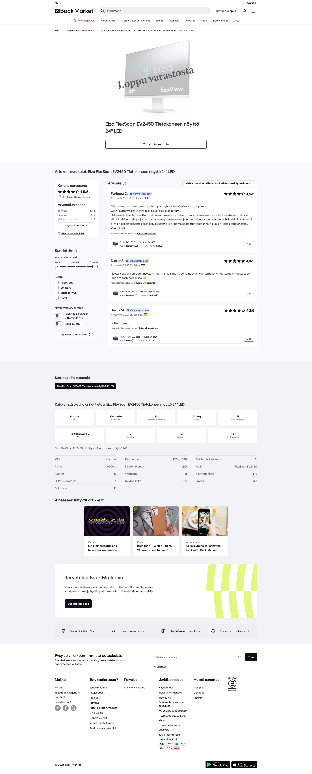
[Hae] (103, 11)
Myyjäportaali (97, 692)
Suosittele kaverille (134, 687)
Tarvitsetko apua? (226, 11)
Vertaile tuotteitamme (102, 723)
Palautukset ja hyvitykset (103, 707)
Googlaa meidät (142, 591)
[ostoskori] (253, 10)
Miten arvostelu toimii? (72, 233)
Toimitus (94, 702)
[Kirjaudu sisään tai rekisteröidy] (244, 10)
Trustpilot (199, 687)
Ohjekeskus (96, 712)
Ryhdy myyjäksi (98, 687)
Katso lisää (118, 228)
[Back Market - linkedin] (58, 708)
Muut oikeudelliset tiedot (173, 710)
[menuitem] (108, 21)
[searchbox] (157, 10)
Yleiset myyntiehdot (170, 692)
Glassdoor (199, 692)
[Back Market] (74, 11)
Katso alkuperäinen (146, 233)
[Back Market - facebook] (66, 708)
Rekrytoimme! (63, 702)
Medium (198, 697)
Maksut (94, 697)
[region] (156, 532)
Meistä (58, 687)
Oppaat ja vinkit (98, 717)
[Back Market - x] (74, 708)
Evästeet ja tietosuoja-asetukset (171, 704)
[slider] (57, 266)
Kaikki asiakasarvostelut (103, 728)
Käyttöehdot (166, 687)
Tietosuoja (165, 697)
